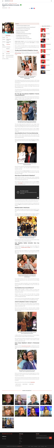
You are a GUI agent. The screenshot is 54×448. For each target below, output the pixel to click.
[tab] (27, 24)
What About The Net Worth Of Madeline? (22, 30)
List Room (20, 441)
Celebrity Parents (25, 384)
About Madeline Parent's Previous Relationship (23, 28)
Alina (3, 404)
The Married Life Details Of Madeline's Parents (23, 25)
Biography (20, 438)
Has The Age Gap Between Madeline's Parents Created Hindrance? (26, 27)
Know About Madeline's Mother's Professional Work (23, 38)
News (20, 443)
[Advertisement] (27, 16)
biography (6, 3)
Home (20, 435)
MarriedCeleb (7, 433)
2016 (7, 37)
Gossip (20, 440)
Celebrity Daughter (18, 384)
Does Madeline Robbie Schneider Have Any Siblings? (23, 33)
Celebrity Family (31, 384)
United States (8, 44)
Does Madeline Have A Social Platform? (22, 35)
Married (9, 0)
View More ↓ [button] (8, 48)
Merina (17, 404)
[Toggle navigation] (3, 1)
